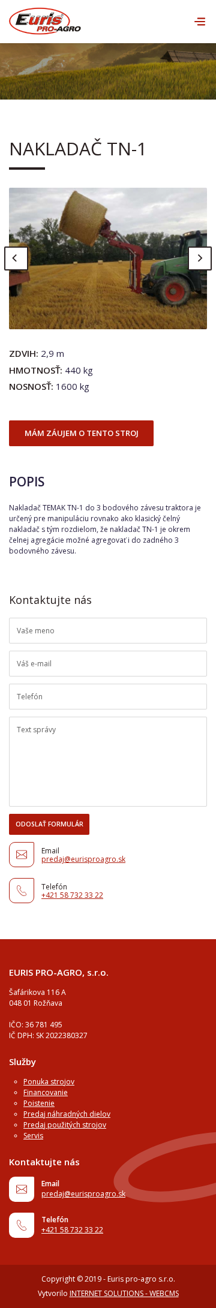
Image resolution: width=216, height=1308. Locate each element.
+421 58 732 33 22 (72, 895)
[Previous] (16, 258)
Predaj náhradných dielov (66, 1114)
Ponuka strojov (48, 1082)
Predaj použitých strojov (64, 1125)
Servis (33, 1135)
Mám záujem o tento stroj (82, 433)
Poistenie (39, 1103)
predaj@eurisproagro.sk (83, 859)
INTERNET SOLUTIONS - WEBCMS (124, 1293)
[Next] (200, 258)
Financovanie (45, 1092)
